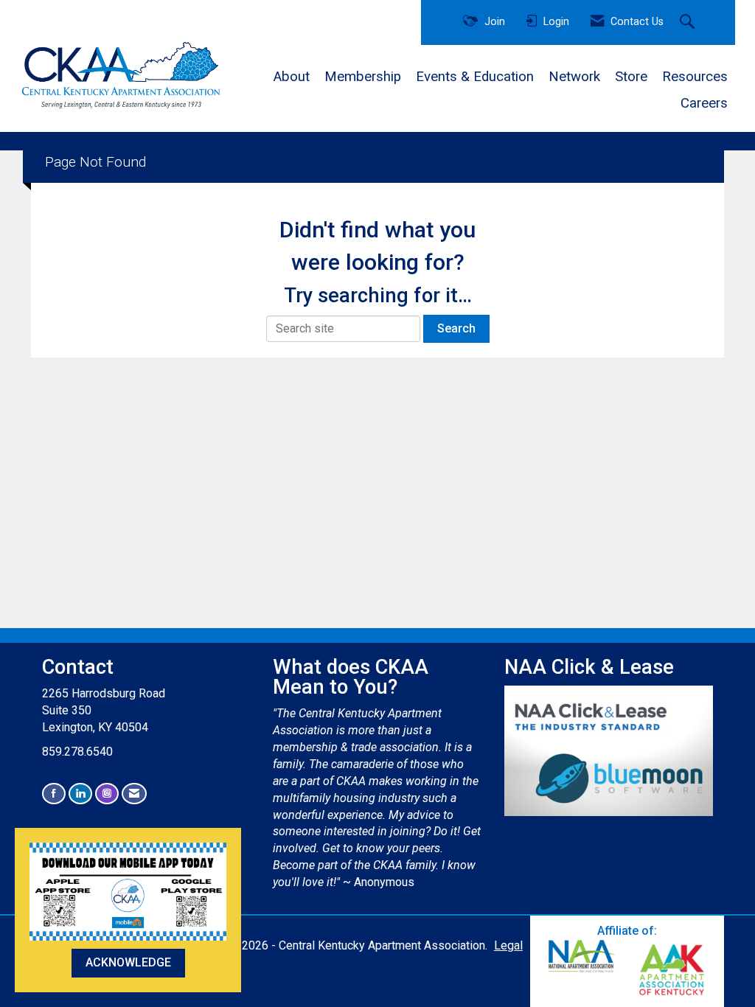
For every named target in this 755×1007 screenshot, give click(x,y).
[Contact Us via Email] (134, 793)
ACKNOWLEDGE (128, 962)
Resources (695, 77)
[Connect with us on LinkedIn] (80, 793)
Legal (508, 945)
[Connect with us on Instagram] (107, 793)
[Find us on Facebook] (54, 793)
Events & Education (475, 77)
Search (456, 328)
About (292, 77)
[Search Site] (689, 22)
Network (574, 77)
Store (631, 77)
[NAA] (582, 956)
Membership (362, 77)
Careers (704, 103)
